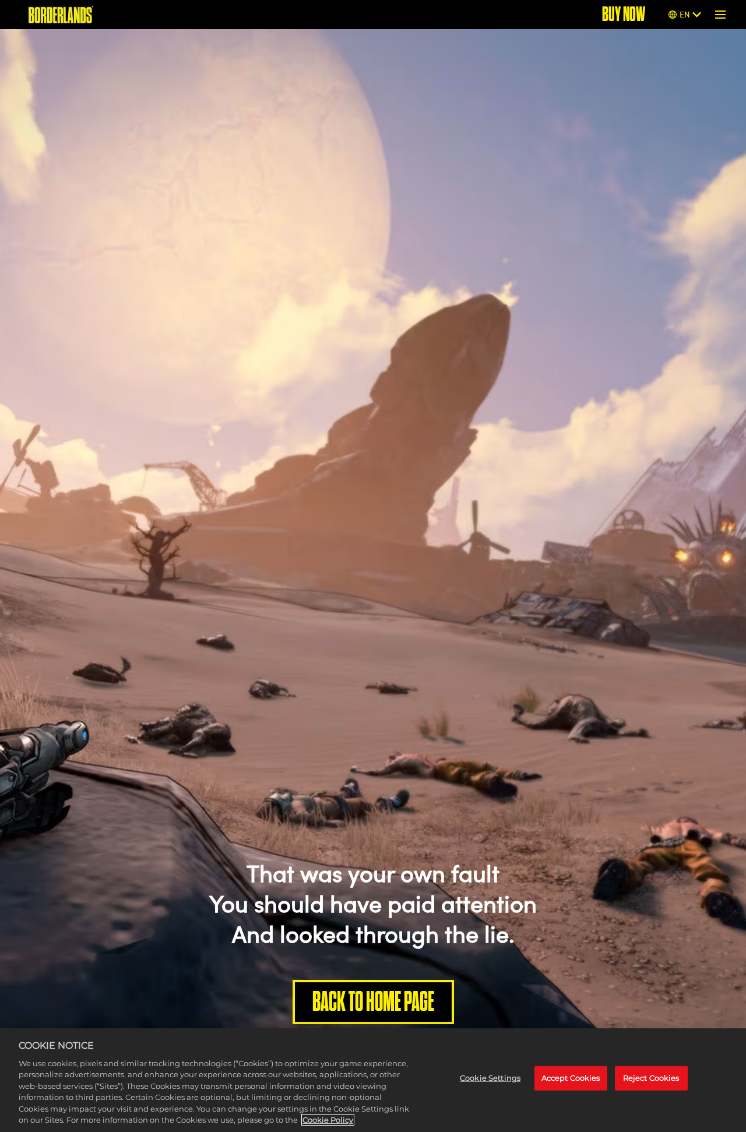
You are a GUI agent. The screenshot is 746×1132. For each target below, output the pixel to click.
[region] (373, 1080)
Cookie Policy (327, 1119)
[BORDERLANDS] (61, 14)
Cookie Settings (490, 1077)
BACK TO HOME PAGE (373, 1002)
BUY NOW (623, 14)
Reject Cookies (651, 1077)
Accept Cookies (570, 1077)
